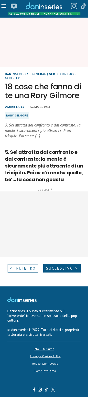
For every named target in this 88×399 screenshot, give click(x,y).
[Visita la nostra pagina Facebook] (34, 390)
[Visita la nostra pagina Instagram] (40, 390)
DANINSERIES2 (16, 74)
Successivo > (62, 268)
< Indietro (23, 268)
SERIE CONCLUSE (63, 74)
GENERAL (39, 74)
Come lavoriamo (45, 371)
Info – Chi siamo (44, 349)
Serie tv (12, 78)
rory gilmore (17, 115)
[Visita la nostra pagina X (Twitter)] (53, 390)
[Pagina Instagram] (74, 6)
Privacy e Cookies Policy (45, 356)
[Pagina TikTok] (83, 6)
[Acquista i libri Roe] (14, 6)
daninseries (14, 106)
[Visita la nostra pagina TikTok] (46, 390)
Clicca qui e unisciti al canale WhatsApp (44, 13)
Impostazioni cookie (45, 363)
